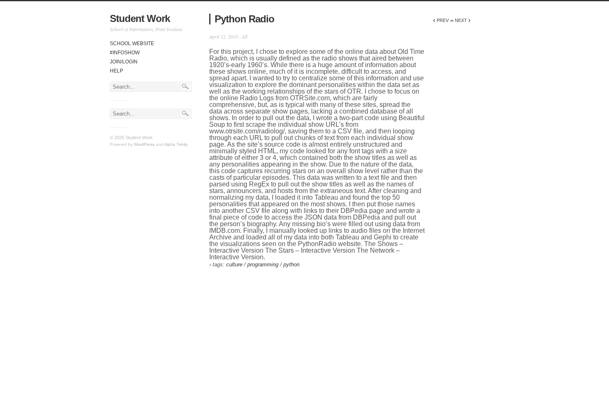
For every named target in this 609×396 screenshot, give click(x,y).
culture (234, 264)
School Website (132, 43)
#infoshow (125, 53)
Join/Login (124, 62)
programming (262, 264)
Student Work (140, 18)
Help (116, 71)
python (291, 264)
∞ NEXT (460, 20)
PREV (441, 20)
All (244, 36)
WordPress (144, 144)
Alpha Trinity (176, 144)
